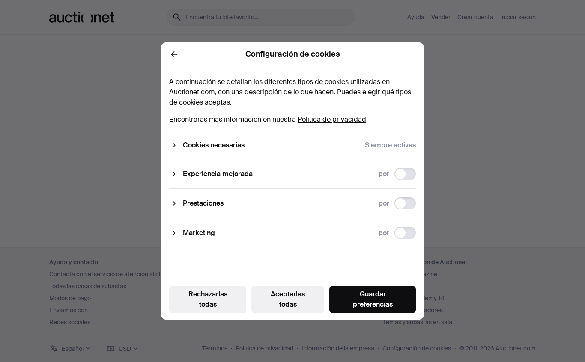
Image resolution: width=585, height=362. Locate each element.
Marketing (199, 232)
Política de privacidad (332, 119)
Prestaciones (203, 203)
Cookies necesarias (214, 145)
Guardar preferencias (373, 299)
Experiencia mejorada (218, 173)
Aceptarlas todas (288, 299)
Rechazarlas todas (207, 299)
